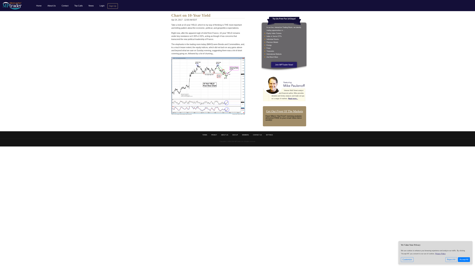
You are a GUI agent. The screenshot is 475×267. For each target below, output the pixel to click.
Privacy (214, 135)
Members (245, 135)
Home (39, 6)
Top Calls (78, 6)
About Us (52, 6)
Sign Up (112, 6)
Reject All (451, 259)
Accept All (464, 259)
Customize (407, 259)
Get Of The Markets (284, 111)
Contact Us (257, 135)
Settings (269, 135)
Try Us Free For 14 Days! (284, 19)
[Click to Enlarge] (208, 114)
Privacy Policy (440, 254)
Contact (65, 6)
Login (102, 6)
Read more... (293, 99)
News (91, 6)
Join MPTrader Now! (284, 65)
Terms (204, 135)
